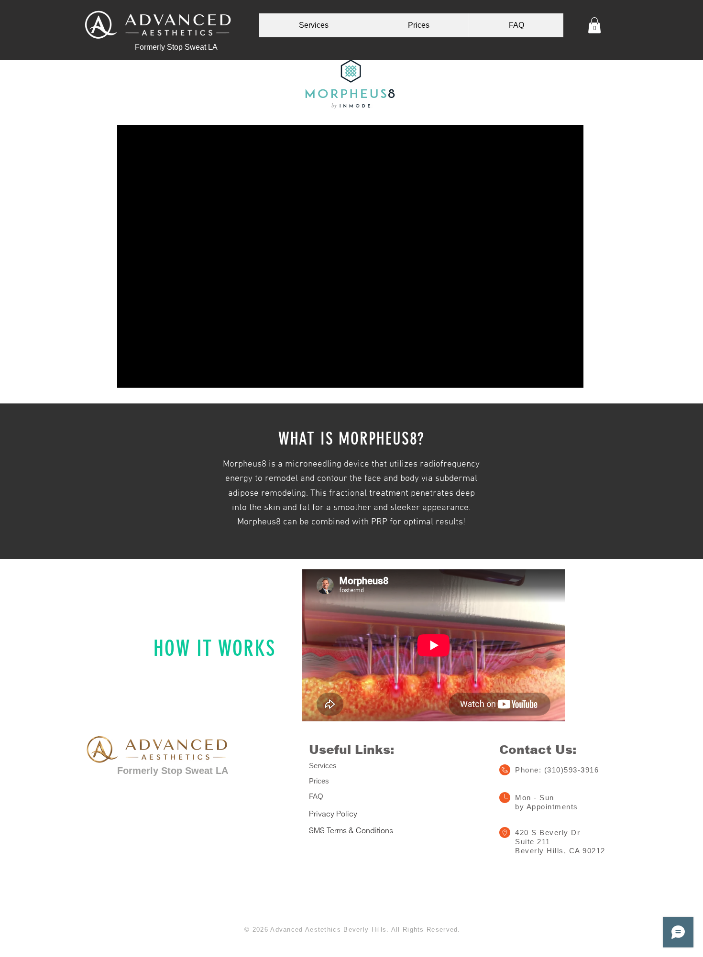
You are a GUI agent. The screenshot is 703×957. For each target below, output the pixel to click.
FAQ (316, 796)
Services (323, 765)
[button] (594, 25)
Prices (319, 781)
